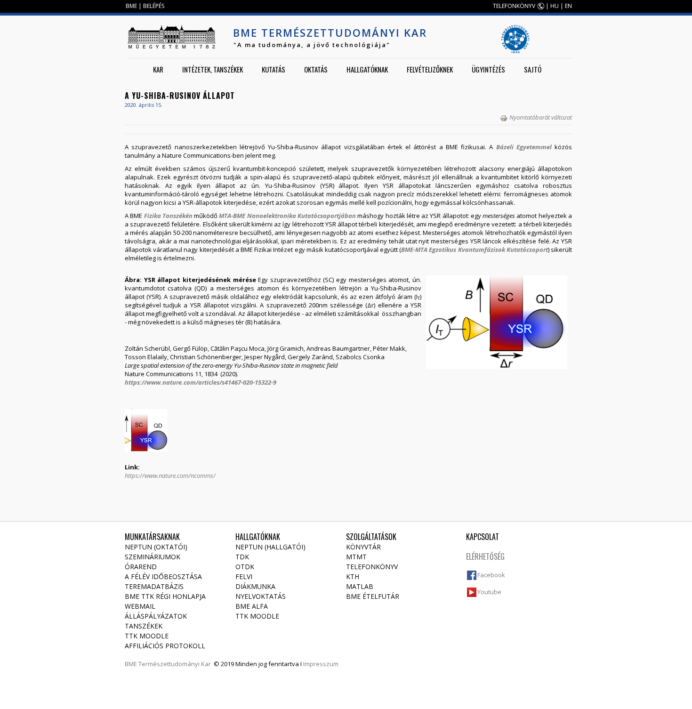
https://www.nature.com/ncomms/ (170, 475)
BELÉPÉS (153, 6)
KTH (352, 576)
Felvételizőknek (430, 69)
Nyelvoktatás (260, 596)
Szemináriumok (152, 556)
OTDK (244, 566)
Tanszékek (143, 625)
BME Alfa (251, 606)
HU (554, 6)
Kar (158, 69)
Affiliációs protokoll (165, 645)
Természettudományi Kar (174, 664)
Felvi (243, 576)
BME (131, 6)
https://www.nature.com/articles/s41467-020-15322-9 (200, 382)
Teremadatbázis (154, 586)
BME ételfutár (372, 596)
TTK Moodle (147, 635)
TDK (242, 556)
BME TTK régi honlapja (165, 596)
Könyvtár (363, 546)
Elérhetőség (485, 556)
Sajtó (532, 69)
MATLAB (359, 586)
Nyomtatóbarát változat (540, 117)
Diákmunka (255, 586)
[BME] (171, 36)
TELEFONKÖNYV (514, 6)
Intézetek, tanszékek (212, 69)
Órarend (141, 566)
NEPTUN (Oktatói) (156, 546)
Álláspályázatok (156, 616)
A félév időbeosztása (163, 576)
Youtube (489, 592)
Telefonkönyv (372, 566)
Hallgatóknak (367, 69)
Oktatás (316, 69)
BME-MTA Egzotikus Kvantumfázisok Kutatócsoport (474, 249)
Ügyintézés (488, 69)
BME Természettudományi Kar (330, 32)
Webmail (140, 606)
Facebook (491, 575)
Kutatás (273, 69)
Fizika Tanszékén (168, 215)
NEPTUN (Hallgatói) (270, 546)
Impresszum (320, 664)
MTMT (356, 556)
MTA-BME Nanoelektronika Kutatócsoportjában (287, 215)
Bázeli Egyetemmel (524, 147)
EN (568, 6)
